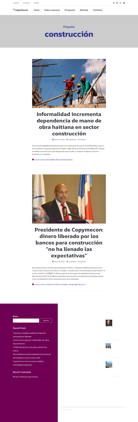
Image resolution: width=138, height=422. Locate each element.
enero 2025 (65, 328)
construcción (40, 160)
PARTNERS (26, 3)
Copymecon (72, 139)
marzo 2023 (65, 363)
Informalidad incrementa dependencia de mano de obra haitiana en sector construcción (69, 124)
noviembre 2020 (67, 374)
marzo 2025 (65, 325)
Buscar (15, 316)
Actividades (65, 393)
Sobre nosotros (52, 10)
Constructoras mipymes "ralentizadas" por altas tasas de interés (118, 349)
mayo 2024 (65, 346)
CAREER (36, 3)
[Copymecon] (20, 10)
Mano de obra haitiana (64, 160)
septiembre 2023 (67, 353)
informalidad (50, 160)
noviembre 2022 (67, 371)
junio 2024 (65, 342)
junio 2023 (65, 356)
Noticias (84, 10)
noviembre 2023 (67, 349)
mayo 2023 (65, 360)
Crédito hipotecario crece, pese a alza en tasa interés (119, 367)
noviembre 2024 (67, 332)
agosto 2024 (66, 339)
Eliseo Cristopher (61, 284)
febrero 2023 (66, 367)
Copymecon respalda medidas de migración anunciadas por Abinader (119, 328)
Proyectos (70, 10)
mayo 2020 (65, 378)
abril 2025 (65, 321)
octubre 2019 (66, 381)
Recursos (81, 284)
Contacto (97, 10)
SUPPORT (16, 3)
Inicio (37, 10)
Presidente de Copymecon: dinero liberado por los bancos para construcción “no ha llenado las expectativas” (69, 242)
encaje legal (73, 284)
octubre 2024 (66, 335)
